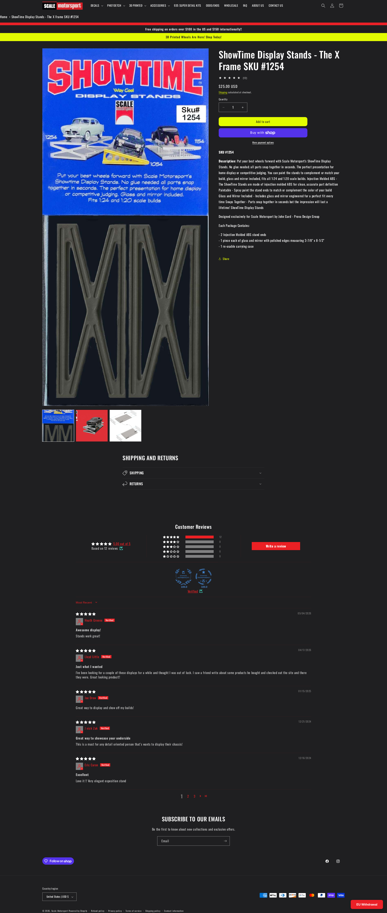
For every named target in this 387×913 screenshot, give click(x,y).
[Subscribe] (225, 841)
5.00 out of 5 (122, 543)
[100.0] (183, 577)
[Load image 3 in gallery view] (125, 425)
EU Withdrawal (366, 904)
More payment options (263, 142)
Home (3, 16)
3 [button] (195, 796)
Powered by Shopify (78, 911)
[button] (96, 5)
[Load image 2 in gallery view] (92, 425)
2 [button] (188, 796)
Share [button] (226, 259)
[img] (86, 613)
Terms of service (133, 910)
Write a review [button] (276, 545)
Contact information (173, 910)
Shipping (223, 92)
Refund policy (97, 910)
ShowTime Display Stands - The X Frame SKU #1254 (45, 16)
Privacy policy (115, 910)
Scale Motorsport (59, 911)
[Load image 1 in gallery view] (58, 425)
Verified (193, 591)
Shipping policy (152, 910)
